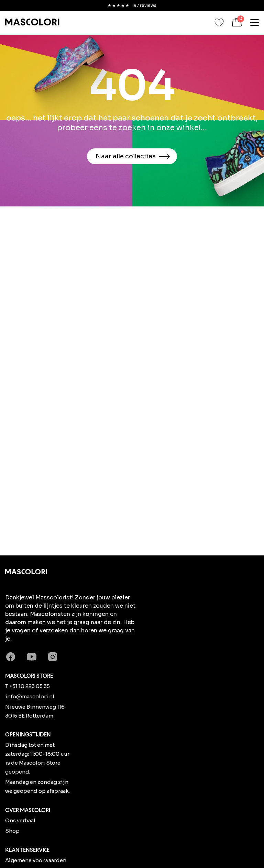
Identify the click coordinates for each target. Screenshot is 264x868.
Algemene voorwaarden (35, 860)
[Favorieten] (219, 22)
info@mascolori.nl (29, 696)
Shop (12, 830)
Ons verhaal (20, 820)
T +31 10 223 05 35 (27, 686)
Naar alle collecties (126, 156)
